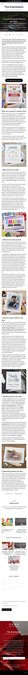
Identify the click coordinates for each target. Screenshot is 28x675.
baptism (4, 327)
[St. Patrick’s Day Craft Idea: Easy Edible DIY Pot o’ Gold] (7, 522)
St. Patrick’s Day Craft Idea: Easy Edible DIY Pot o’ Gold (7, 531)
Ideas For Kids (9, 493)
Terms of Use (10, 666)
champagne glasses (11, 405)
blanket (9, 180)
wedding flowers (5, 424)
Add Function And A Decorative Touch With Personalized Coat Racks (21, 531)
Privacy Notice (17, 666)
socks (3, 192)
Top (26, 672)
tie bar (14, 435)
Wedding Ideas (18, 493)
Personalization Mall (16, 640)
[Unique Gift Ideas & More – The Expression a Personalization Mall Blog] (14, 7)
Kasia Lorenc (14, 501)
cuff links (19, 435)
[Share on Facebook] (17, 34)
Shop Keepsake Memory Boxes (14, 80)
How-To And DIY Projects (14, 15)
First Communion (10, 327)
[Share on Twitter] (13, 34)
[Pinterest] (21, 34)
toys (20, 180)
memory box (19, 62)
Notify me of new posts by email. (10, 605)
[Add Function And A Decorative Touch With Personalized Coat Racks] (20, 522)
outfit (14, 180)
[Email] (9, 34)
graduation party (20, 329)
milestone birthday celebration (9, 329)
